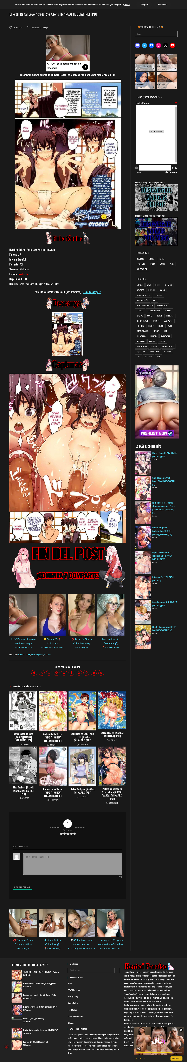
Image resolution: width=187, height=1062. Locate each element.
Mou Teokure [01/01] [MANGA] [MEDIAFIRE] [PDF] (23, 791)
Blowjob (21, 654)
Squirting (141, 351)
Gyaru (149, 315)
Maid (170, 326)
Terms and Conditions (76, 1016)
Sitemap (71, 1022)
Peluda (154, 346)
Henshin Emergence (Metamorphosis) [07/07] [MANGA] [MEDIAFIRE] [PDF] (162, 531)
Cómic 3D (140, 259)
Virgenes (148, 356)
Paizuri (163, 341)
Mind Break (141, 336)
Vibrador (47, 654)
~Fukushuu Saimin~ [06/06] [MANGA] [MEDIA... (41, 971)
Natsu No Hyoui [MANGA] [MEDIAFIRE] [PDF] (82, 791)
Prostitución (168, 346)
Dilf (154, 300)
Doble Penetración (145, 305)
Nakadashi (165, 336)
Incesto (156, 321)
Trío (139, 356)
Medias (156, 331)
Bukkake (151, 290)
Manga (45, 27)
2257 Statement (74, 989)
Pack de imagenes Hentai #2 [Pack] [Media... (40, 995)
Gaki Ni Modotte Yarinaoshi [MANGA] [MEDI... (40, 983)
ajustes (126, 4)
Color (27, 654)
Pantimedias (142, 346)
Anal (149, 285)
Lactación (168, 321)
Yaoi (158, 356)
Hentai (152, 264)
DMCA (70, 983)
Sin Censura (142, 269)
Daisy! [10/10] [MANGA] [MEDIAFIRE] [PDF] (112, 734)
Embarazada (162, 305)
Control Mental (143, 295)
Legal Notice (72, 1009)
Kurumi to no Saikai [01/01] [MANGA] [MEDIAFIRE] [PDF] (52, 792)
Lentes (151, 326)
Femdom (168, 310)
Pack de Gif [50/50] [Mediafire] (35, 1041)
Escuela (140, 310)
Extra (162, 259)
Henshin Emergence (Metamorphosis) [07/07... (41, 1006)
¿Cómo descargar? (91, 292)
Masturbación (143, 331)
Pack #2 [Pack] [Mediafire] (33, 1018)
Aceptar (144, 4)
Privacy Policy (73, 996)
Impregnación (142, 321)
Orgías (152, 341)
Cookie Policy (73, 1003)
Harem (159, 315)
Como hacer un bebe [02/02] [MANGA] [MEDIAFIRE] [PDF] (23, 737)
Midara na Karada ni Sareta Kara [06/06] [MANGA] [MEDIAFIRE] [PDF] (112, 793)
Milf (165, 331)
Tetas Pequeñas (37, 654)
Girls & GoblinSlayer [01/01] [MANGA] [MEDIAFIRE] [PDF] (53, 737)
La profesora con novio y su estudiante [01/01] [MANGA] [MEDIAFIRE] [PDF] (162, 556)
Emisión (152, 259)
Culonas (158, 295)
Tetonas (167, 351)
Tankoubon (154, 351)
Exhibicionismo (154, 310)
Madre (161, 326)
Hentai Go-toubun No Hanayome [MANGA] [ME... (41, 1030)
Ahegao (140, 285)
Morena (153, 336)
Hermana (170, 315)
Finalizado (35, 27)
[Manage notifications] (6, 1046)
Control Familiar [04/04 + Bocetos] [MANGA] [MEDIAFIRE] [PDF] (163, 481)
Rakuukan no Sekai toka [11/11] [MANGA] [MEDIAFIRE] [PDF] (82, 737)
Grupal (140, 315)
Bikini (157, 285)
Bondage (140, 290)
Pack (172, 264)
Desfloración (142, 300)
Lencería (140, 326)
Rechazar (162, 4)
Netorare (141, 341)
